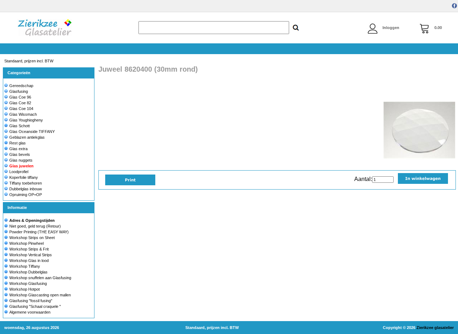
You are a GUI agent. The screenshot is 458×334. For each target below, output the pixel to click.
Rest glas (17, 143)
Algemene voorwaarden (29, 312)
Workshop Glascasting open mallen (40, 295)
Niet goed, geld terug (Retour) (35, 226)
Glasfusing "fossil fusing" (30, 301)
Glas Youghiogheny (26, 120)
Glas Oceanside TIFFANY (32, 131)
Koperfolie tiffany (23, 177)
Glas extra (18, 149)
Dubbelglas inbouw (25, 189)
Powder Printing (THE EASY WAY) (39, 232)
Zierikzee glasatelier (435, 327)
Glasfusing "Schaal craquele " (35, 306)
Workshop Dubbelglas (28, 272)
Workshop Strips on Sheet (32, 237)
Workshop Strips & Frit (29, 249)
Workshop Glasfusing (28, 283)
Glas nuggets (21, 160)
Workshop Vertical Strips (30, 255)
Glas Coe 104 (21, 108)
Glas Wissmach (23, 114)
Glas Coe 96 (20, 97)
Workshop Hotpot (24, 289)
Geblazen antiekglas (27, 137)
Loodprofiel (18, 172)
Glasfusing (18, 91)
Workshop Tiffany (24, 266)
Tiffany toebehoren (25, 183)
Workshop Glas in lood (29, 260)
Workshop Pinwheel (26, 243)
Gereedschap (21, 86)
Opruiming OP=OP (25, 194)
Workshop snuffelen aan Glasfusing (40, 278)
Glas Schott (19, 126)
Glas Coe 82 (20, 103)
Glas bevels (19, 154)
